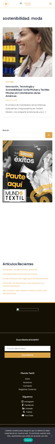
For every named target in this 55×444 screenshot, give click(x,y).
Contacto (27, 385)
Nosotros (27, 382)
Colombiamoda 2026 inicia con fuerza (20, 274)
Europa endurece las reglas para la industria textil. (25, 278)
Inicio (27, 378)
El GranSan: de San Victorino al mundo (20, 269)
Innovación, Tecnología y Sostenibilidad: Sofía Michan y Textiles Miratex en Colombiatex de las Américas (27, 91)
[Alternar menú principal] (6, 4)
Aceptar (28, 440)
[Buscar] (48, 135)
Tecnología (10, 82)
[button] (50, 4)
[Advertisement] (27, 232)
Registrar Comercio (27, 389)
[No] (51, 435)
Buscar (6, 130)
